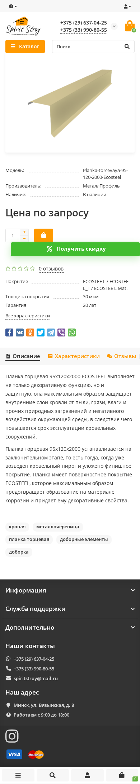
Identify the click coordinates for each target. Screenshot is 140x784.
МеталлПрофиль (101, 185)
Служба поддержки (35, 608)
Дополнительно (29, 627)
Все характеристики (27, 315)
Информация (25, 590)
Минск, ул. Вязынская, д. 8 (44, 705)
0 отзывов (51, 268)
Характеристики (77, 356)
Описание (26, 356)
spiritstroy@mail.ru (36, 678)
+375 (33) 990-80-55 (83, 29)
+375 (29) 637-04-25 (83, 22)
